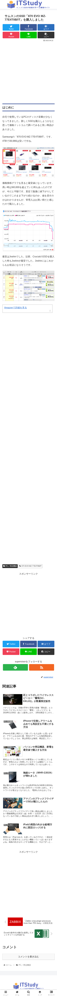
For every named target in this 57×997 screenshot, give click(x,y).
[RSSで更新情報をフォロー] (41, 667)
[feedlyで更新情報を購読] (15, 667)
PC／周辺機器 (11, 566)
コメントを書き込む (28, 956)
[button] (51, 533)
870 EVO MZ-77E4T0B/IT (31, 566)
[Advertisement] (28, 72)
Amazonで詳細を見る (15, 307)
